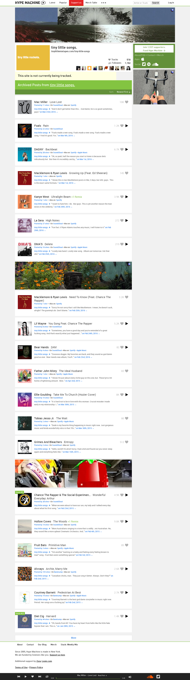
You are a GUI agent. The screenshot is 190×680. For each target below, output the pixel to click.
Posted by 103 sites (42, 572)
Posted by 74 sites (41, 595)
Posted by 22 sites (41, 128)
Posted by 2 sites (41, 421)
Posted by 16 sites (41, 247)
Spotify (73, 105)
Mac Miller (81, 675)
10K (122, 102)
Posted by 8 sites (41, 326)
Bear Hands (41, 347)
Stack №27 (20, 614)
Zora (38, 661)
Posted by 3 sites (41, 548)
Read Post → (102, 675)
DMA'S (38, 244)
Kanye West (41, 197)
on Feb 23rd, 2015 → (67, 508)
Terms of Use (21, 667)
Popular (63, 3)
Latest (52, 3)
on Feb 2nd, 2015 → (74, 602)
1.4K (116, 616)
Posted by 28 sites (41, 152)
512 (122, 442)
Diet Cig (39, 616)
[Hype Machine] (31, 3)
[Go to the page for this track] (25, 107)
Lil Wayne (40, 323)
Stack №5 (19, 492)
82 (118, 347)
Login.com (47, 661)
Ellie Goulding (42, 394)
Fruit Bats (40, 545)
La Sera (39, 220)
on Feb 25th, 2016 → (48, 254)
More (73, 637)
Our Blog (42, 645)
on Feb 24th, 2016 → (91, 333)
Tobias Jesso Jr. (44, 418)
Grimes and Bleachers (48, 442)
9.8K (116, 521)
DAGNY (38, 149)
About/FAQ (140, 55)
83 (122, 371)
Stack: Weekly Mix (69, 645)
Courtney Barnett (44, 592)
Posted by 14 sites (41, 524)
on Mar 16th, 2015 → (72, 451)
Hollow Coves (42, 521)
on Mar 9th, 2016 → (66, 135)
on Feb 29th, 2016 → (63, 206)
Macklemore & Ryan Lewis (50, 173)
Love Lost (92, 675)
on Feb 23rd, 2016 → (83, 357)
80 (122, 418)
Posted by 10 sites (41, 397)
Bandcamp (58, 572)
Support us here (57, 654)
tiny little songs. (64, 47)
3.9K (116, 196)
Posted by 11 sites (41, 105)
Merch (160, 55)
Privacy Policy (36, 667)
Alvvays (39, 569)
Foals (37, 125)
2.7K (116, 592)
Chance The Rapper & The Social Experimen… (62, 495)
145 (122, 173)
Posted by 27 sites (41, 223)
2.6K (116, 569)
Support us (76, 3)
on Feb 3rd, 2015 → (84, 555)
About (20, 645)
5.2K (116, 323)
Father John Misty (45, 371)
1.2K (116, 125)
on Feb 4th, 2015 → (93, 531)
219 (117, 244)
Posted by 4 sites (41, 350)
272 (117, 220)
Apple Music (82, 152)
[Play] (126, 125)
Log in (171, 3)
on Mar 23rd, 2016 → (49, 111)
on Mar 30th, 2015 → (67, 404)
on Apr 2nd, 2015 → (73, 380)
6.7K (116, 149)
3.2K (121, 297)
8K (117, 394)
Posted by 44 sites (41, 619)
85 (122, 545)
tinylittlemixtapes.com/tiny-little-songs (70, 51)
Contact (151, 55)
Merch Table (91, 3)
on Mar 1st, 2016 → (85, 159)
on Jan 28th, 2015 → (66, 626)
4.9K (116, 495)
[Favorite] (126, 101)
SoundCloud (58, 105)
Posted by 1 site (40, 176)
